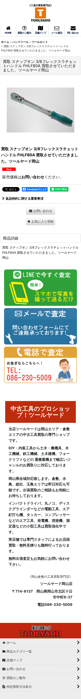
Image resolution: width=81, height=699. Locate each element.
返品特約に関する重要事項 (24, 198)
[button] (40, 221)
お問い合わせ (32, 176)
